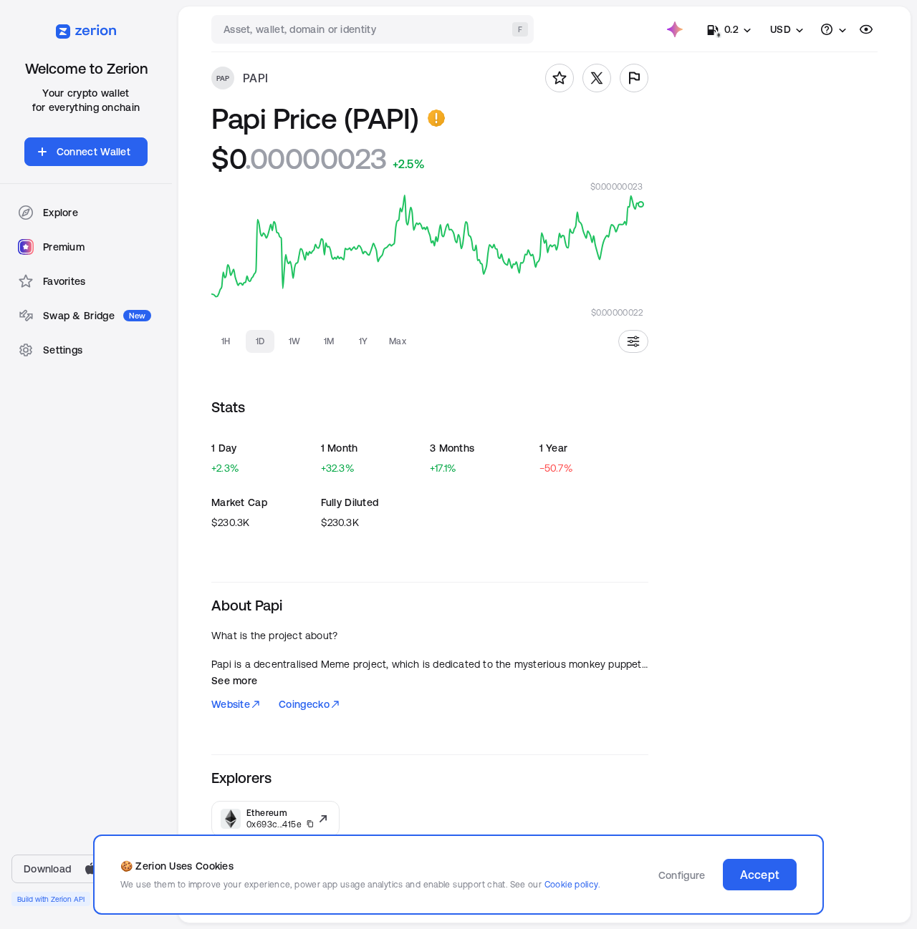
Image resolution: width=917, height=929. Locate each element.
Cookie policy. (572, 884)
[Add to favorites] (559, 78)
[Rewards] (674, 29)
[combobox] (374, 29)
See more (234, 680)
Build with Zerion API (51, 899)
